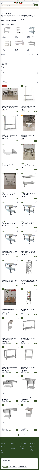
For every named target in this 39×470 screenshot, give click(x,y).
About (2, 441)
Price (2, 60)
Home (2, 10)
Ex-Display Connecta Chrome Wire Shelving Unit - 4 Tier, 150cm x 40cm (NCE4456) (9, 194)
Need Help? (13, 0)
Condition (3, 70)
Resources (3, 443)
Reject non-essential (13, 466)
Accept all (5, 466)
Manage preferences (22, 466)
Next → (25, 434)
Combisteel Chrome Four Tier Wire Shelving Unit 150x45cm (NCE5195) (9, 136)
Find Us (37, 0)
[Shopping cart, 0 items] (37, 2)
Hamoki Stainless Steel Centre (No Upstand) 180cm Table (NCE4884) (9, 368)
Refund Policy (22, 445)
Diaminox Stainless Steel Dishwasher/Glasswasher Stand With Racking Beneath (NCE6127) (28, 165)
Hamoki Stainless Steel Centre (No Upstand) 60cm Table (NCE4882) (28, 368)
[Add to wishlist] (18, 86)
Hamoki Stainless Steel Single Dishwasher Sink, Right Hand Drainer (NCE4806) (10, 426)
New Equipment (13, 443)
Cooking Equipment (14, 446)
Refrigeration (13, 448)
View (17, 111)
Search (36, 5)
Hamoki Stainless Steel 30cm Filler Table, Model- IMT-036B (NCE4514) (9, 339)
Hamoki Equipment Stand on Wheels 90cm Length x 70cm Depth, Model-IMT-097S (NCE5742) (9, 281)
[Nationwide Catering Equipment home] (18, 3)
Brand (2, 78)
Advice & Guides (18, 0)
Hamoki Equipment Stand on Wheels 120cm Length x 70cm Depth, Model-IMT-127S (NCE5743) (9, 223)
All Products (13, 441)
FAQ (21, 441)
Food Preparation (14, 449)
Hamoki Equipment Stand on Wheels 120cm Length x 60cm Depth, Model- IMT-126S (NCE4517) (28, 223)
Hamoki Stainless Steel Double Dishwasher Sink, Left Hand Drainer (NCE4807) (10, 397)
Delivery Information (23, 443)
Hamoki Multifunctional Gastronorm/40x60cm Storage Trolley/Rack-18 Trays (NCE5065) (29, 281)
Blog (2, 452)
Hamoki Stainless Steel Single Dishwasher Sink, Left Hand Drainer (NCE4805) (28, 397)
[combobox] (17, 5)
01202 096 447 (32, 443)
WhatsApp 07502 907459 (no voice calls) (33, 446)
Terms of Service (23, 446)
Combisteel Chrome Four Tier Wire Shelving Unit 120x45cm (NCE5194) (28, 107)
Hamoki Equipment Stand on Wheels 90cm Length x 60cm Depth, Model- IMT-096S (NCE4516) (28, 252)
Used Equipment (13, 445)
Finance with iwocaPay (5, 450)
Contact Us (32, 441)
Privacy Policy (22, 448)
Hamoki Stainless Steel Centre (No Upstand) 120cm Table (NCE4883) (28, 339)
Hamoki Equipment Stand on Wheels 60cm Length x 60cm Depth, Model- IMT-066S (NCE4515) (9, 252)
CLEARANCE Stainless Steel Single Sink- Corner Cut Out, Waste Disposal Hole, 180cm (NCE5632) (10, 107)
